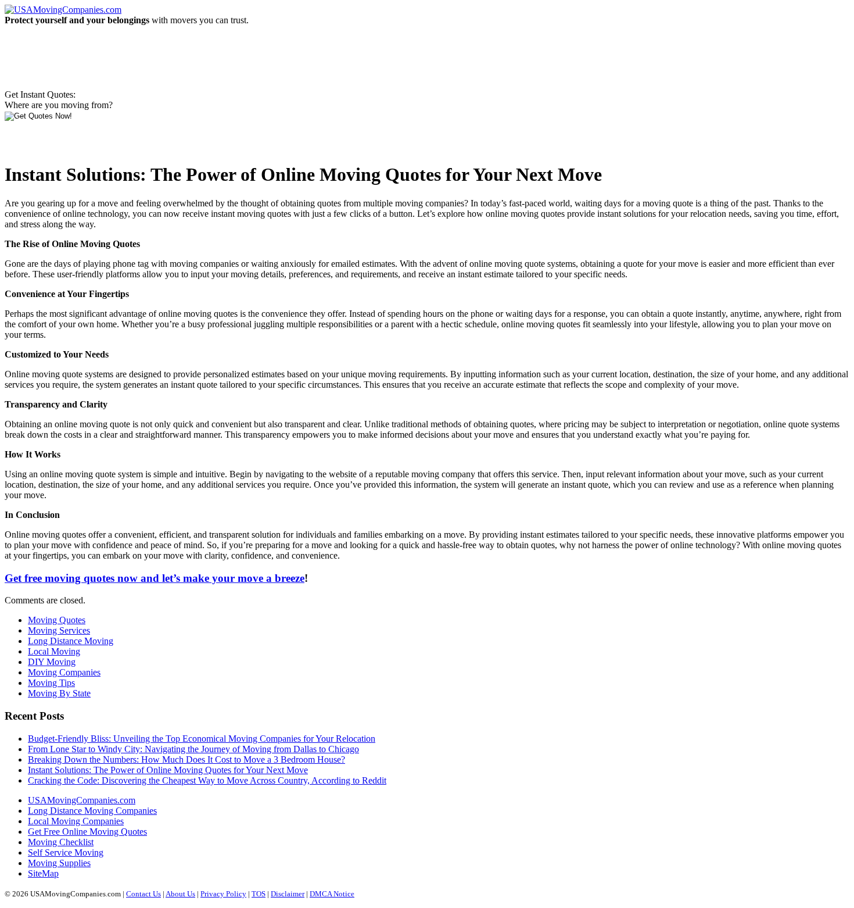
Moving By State (59, 693)
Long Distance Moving (70, 641)
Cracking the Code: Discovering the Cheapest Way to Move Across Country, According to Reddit (207, 780)
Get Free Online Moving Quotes (87, 831)
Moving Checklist (61, 842)
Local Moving (54, 651)
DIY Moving (52, 662)
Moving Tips (51, 683)
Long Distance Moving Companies (92, 811)
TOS (258, 893)
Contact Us (143, 893)
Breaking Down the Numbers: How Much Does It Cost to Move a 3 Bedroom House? (186, 759)
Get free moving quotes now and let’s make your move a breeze (154, 578)
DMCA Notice (332, 893)
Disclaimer (287, 893)
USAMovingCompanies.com (81, 800)
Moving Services (59, 630)
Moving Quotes (56, 620)
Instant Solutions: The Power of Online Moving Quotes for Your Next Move (168, 770)
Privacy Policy (223, 893)
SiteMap (43, 873)
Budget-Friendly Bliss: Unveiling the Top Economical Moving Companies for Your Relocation (201, 738)
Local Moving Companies (76, 821)
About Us (180, 893)
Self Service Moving (65, 852)
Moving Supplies (59, 863)
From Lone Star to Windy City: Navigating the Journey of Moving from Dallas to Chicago (193, 749)
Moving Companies (64, 672)
